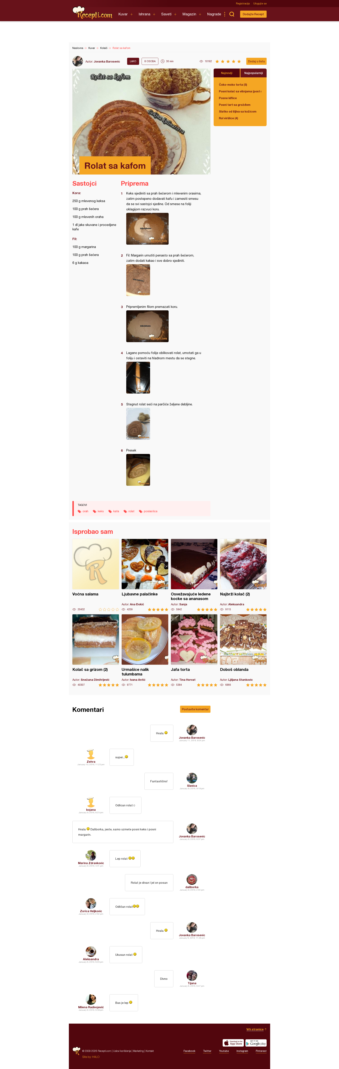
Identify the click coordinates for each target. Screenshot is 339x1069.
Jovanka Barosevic (107, 61)
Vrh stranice (255, 1029)
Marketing (138, 1050)
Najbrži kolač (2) (243, 575)
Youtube (224, 1051)
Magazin (189, 14)
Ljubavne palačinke (145, 575)
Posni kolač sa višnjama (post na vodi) (240, 91)
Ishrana (144, 14)
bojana (91, 809)
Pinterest (261, 1051)
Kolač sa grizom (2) (95, 650)
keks (101, 511)
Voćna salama (95, 575)
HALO (95, 1056)
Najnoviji (226, 73)
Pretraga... (231, 14)
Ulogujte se (260, 3)
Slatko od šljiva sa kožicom (237, 111)
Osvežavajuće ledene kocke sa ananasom (194, 575)
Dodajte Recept (253, 14)
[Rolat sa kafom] (164, 229)
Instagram (242, 1051)
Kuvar (123, 14)
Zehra (91, 761)
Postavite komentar (195, 709)
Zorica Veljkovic (91, 911)
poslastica (150, 511)
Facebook (189, 1051)
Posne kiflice (228, 98)
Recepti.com (92, 13)
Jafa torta (194, 650)
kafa (116, 511)
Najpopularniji (253, 73)
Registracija (243, 3)
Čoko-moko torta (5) (233, 84)
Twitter (207, 1051)
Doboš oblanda (243, 650)
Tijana (192, 983)
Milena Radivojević (91, 1007)
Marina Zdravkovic (91, 863)
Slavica (192, 785)
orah (85, 511)
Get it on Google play (256, 1043)
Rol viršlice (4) (228, 118)
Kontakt (150, 1050)
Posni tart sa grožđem (234, 104)
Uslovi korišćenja (122, 1050)
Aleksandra (91, 959)
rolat (131, 511)
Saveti (166, 14)
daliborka (191, 887)
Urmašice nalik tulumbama (145, 650)
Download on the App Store (233, 1043)
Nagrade (214, 14)
